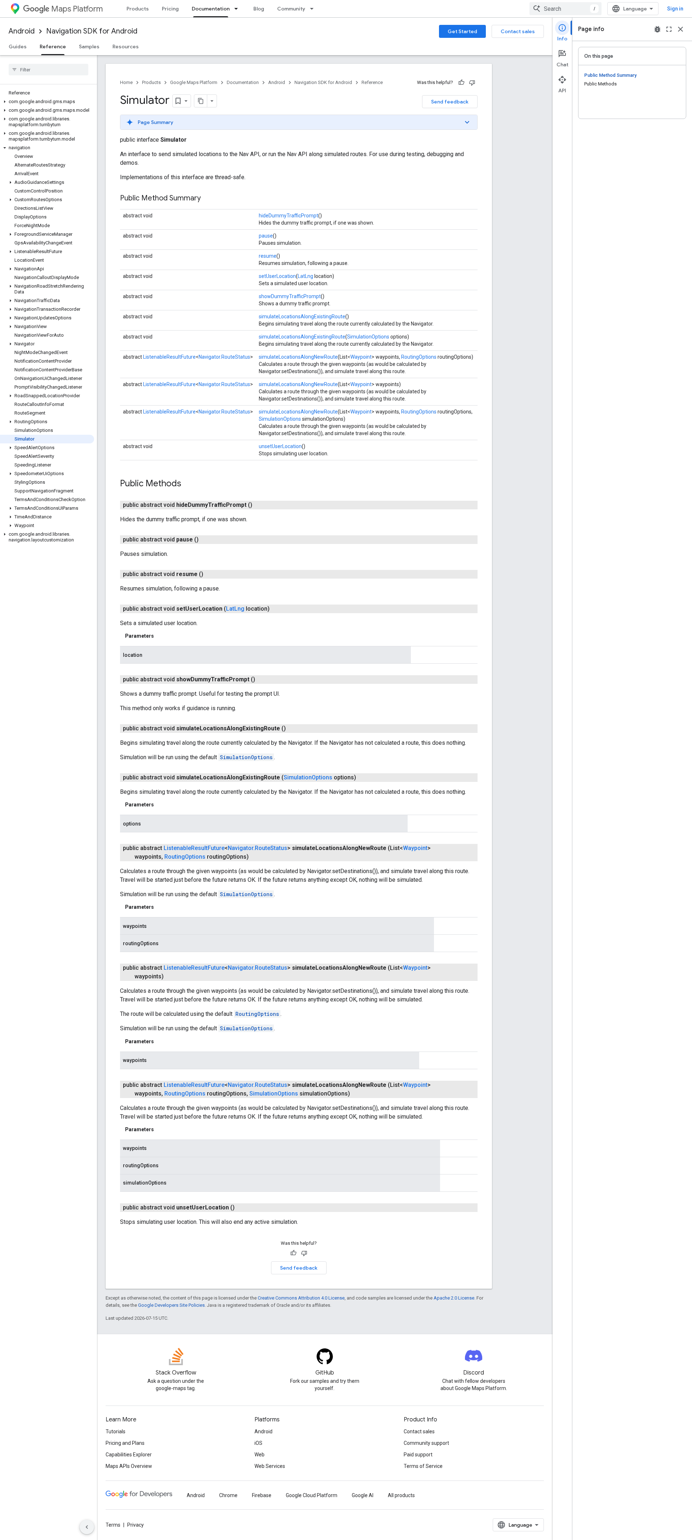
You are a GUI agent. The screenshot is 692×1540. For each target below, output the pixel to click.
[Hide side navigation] (87, 1527)
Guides (18, 46)
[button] (47, 101)
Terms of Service (423, 1466)
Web (259, 1454)
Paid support (418, 1454)
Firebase (261, 1495)
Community (291, 8)
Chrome (228, 1495)
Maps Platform (77, 9)
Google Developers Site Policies (171, 1305)
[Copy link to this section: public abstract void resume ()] (212, 574)
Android (22, 31)
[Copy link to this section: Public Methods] (188, 484)
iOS (258, 1443)
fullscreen (669, 29)
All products (401, 1495)
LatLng (305, 276)
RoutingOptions (418, 357)
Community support (426, 1443)
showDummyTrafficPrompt (290, 296)
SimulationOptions (368, 337)
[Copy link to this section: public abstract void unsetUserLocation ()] (243, 1207)
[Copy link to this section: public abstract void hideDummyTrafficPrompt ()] (261, 505)
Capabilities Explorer (129, 1454)
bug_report (657, 29)
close (680, 29)
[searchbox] (48, 69)
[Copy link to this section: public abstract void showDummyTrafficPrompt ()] (264, 679)
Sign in (675, 9)
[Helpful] (461, 82)
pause (266, 236)
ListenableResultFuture (169, 357)
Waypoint (361, 357)
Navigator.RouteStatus (224, 357)
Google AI (362, 1495)
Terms (113, 1525)
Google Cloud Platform (311, 1495)
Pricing (170, 8)
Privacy (135, 1525)
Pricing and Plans (125, 1443)
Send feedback (450, 101)
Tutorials (115, 1431)
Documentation (211, 8)
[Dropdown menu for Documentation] (238, 8)
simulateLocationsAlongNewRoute (298, 357)
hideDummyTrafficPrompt (288, 215)
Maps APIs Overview (129, 1466)
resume (267, 256)
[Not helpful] (472, 82)
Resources (125, 46)
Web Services (269, 1466)
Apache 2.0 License (454, 1298)
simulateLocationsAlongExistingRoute (302, 316)
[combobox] (565, 8)
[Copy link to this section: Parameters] (161, 636)
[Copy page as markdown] (200, 101)
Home (126, 82)
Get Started (462, 31)
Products (138, 8)
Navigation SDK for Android (91, 31)
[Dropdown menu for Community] (314, 8)
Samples (89, 46)
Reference (53, 46)
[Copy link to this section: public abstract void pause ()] (207, 539)
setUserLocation (277, 276)
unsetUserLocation (280, 446)
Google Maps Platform (193, 82)
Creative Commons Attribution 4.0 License (301, 1298)
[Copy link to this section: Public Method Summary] (208, 198)
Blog (258, 8)
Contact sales (518, 31)
